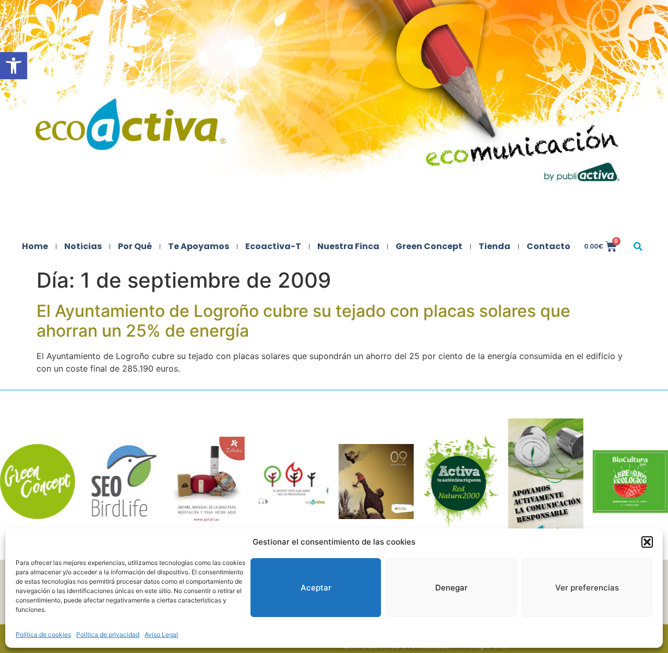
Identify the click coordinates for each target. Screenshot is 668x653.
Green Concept (429, 246)
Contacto (548, 246)
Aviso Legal (161, 634)
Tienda (494, 246)
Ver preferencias (587, 588)
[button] (13, 65)
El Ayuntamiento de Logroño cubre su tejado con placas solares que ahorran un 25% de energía (303, 321)
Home (35, 246)
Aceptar (316, 588)
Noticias (83, 246)
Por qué (135, 246)
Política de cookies (43, 634)
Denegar (451, 588)
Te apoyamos (198, 246)
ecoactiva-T (273, 246)
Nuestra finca (348, 246)
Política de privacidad (107, 634)
